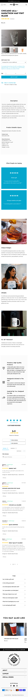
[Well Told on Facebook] (11, 686)
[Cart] (26, 4)
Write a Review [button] (14, 440)
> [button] (17, 564)
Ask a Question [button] (14, 443)
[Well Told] (14, 5)
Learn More (22, 649)
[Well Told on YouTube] (14, 686)
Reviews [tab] (4, 448)
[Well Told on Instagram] (17, 686)
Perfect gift (14, 177)
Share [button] (5, 477)
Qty (2, 73)
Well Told (9, 695)
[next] (25, 38)
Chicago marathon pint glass (14, 200)
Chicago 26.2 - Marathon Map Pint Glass (10, 474)
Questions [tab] (13, 448)
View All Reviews (14, 422)
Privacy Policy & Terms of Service (18, 695)
